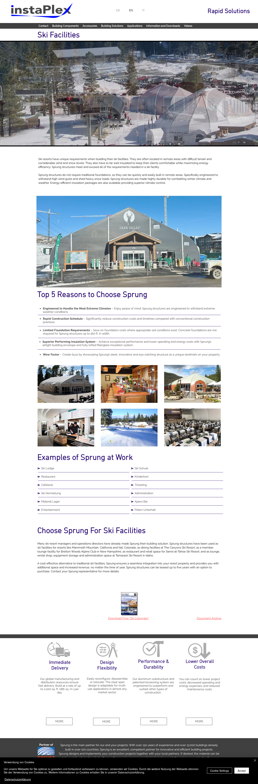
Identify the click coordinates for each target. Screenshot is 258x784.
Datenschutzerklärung (18, 779)
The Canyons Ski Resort (179, 547)
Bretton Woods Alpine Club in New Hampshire (91, 551)
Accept (242, 770)
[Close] (255, 760)
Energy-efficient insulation (67, 183)
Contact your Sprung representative (74, 571)
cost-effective (49, 563)
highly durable (157, 179)
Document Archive (209, 618)
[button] (65, 26)
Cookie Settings (219, 770)
